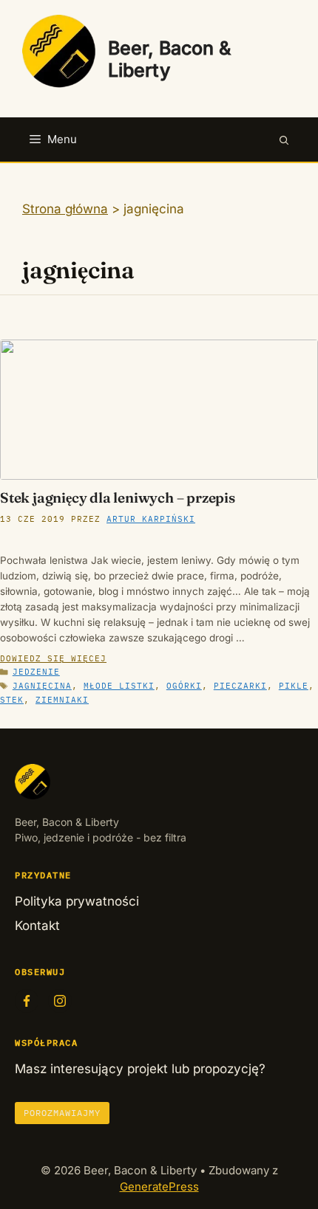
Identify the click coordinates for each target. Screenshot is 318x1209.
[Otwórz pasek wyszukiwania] (284, 139)
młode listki (119, 686)
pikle (293, 686)
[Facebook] (26, 1001)
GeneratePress (159, 1186)
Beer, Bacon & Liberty (169, 59)
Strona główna (65, 209)
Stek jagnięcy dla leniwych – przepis (117, 497)
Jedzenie (36, 671)
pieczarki (240, 686)
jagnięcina (42, 686)
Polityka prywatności (77, 901)
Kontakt (37, 925)
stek (12, 700)
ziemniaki (62, 700)
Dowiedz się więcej (53, 658)
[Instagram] (60, 1001)
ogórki (184, 686)
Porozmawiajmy (62, 1112)
